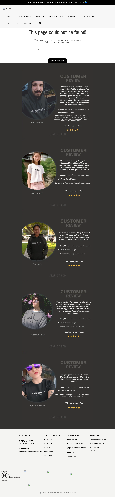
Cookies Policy (71, 456)
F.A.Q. (68, 460)
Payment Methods (97, 443)
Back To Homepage (57, 61)
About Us (93, 451)
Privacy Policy (71, 440)
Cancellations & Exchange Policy (76, 448)
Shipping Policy (72, 452)
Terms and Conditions (98, 440)
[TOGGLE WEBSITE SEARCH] (43, 23)
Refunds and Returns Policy (76, 443)
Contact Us (94, 447)
